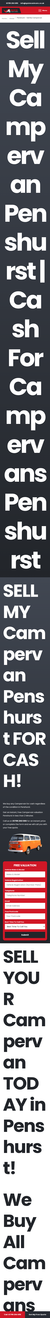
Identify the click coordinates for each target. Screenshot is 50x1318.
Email (7, 901)
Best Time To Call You (14, 922)
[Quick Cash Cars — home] (11, 10)
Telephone (9, 891)
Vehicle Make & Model (14, 870)
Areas (11, 18)
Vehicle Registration (14, 880)
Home (4, 18)
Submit (25, 934)
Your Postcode (11, 912)
